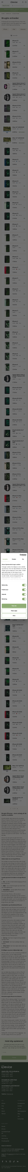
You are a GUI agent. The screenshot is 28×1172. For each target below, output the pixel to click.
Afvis (14, 615)
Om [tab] (23, 559)
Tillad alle (14, 605)
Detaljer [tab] (14, 559)
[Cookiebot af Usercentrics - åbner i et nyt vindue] (20, 555)
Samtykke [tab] (5, 559)
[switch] (24, 590)
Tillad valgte (14, 610)
